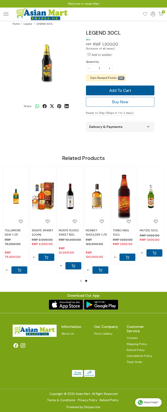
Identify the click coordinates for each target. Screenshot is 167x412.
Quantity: (92, 62)
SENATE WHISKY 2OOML (42, 232)
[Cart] (127, 257)
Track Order (134, 362)
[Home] (42, 14)
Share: (28, 106)
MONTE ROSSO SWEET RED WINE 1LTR (69, 233)
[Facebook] (16, 346)
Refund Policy (136, 350)
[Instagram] (23, 346)
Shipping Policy (137, 344)
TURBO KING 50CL (121, 232)
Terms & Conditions (61, 400)
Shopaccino (92, 407)
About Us (68, 333)
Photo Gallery (103, 333)
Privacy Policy (87, 400)
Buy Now (120, 101)
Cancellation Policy (139, 356)
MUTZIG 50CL (149, 230)
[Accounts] (153, 14)
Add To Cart (120, 90)
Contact (132, 338)
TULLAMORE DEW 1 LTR (13, 232)
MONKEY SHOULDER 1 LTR (96, 232)
